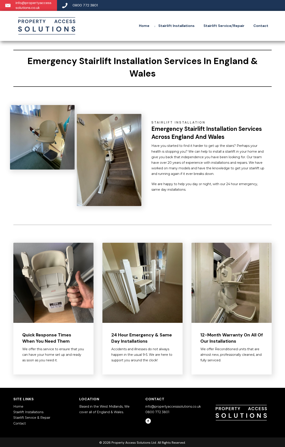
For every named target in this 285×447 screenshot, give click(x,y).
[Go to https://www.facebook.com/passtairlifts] (148, 421)
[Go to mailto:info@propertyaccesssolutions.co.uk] (28, 5)
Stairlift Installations (28, 412)
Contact (19, 423)
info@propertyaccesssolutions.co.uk (173, 407)
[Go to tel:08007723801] (171, 5)
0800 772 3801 (157, 412)
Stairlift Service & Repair (31, 418)
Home (18, 407)
